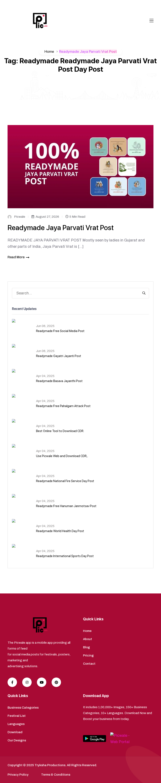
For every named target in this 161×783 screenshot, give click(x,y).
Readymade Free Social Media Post (60, 331)
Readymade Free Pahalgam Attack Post (63, 406)
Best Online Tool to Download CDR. (60, 431)
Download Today (137, 4)
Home (49, 51)
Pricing (88, 655)
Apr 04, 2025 (45, 376)
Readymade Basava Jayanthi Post (59, 381)
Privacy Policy (18, 774)
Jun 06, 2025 (45, 326)
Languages (16, 724)
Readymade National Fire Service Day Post (65, 481)
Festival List (17, 715)
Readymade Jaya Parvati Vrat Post (61, 227)
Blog (86, 647)
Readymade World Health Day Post (60, 531)
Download (15, 732)
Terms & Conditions (55, 774)
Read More (16, 257)
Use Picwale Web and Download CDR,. (62, 456)
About (87, 639)
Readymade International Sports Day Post (65, 556)
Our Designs (17, 740)
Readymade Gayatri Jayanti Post (58, 356)
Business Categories (23, 707)
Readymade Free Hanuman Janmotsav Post (66, 506)
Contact (89, 663)
